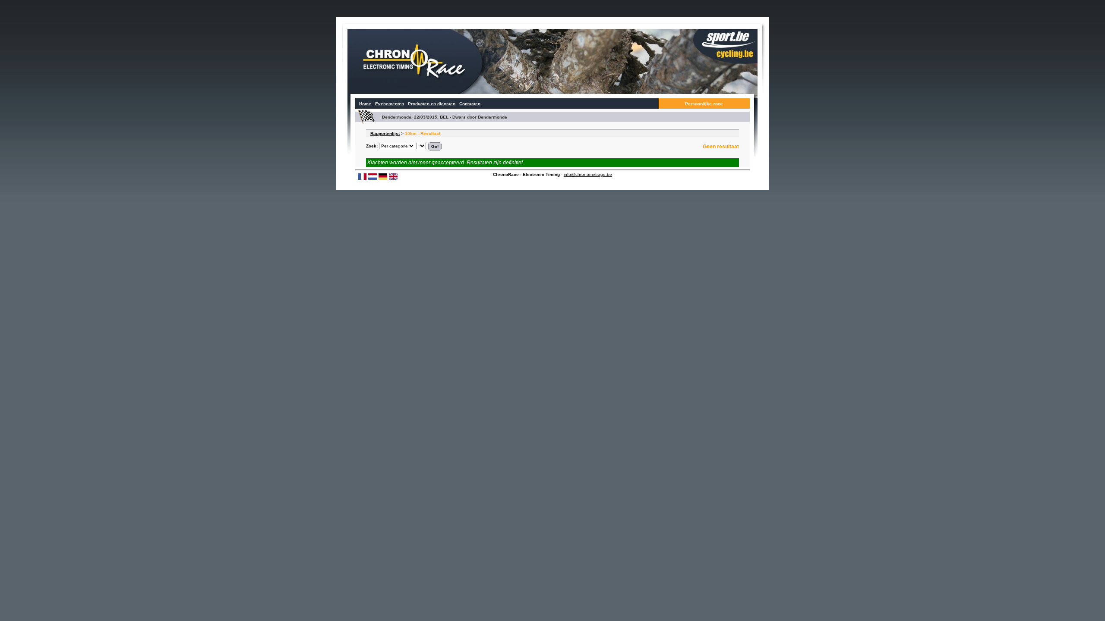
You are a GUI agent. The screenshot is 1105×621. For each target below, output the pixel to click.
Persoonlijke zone (704, 103)
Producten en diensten (431, 103)
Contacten (469, 103)
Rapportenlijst (385, 133)
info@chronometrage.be (588, 174)
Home (365, 103)
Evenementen (389, 103)
